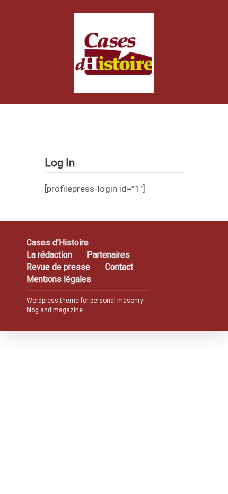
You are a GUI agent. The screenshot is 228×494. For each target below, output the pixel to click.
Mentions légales (59, 279)
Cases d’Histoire (58, 242)
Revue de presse (58, 267)
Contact (119, 267)
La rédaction (49, 255)
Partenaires (108, 255)
